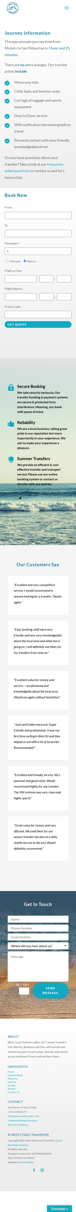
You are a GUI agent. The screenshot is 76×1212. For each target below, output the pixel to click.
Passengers (12, 243)
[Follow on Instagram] (42, 1170)
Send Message (51, 990)
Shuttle (11, 1085)
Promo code (13, 306)
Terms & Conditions (18, 1124)
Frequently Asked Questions (23, 1120)
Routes (11, 1088)
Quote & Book (15, 1075)
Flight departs (14, 288)
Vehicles (12, 1081)
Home (11, 1071)
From (8, 207)
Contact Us (13, 1092)
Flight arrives (13, 270)
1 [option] (8, 251)
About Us (13, 1078)
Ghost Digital (27, 1162)
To (7, 225)
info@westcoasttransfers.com (23, 1116)
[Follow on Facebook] (34, 1170)
